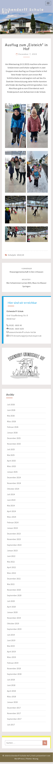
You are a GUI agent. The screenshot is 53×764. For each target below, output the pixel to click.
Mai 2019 (11, 646)
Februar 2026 (12, 427)
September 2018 (14, 674)
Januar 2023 (12, 550)
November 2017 (14, 713)
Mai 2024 (11, 505)
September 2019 (14, 629)
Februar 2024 (12, 522)
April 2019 (11, 651)
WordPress (19, 759)
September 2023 (14, 545)
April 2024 (11, 511)
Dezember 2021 (14, 578)
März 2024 (11, 517)
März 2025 (11, 466)
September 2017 (14, 719)
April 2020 (11, 606)
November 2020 (14, 590)
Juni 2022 (11, 556)
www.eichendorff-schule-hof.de (22, 332)
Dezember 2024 (14, 477)
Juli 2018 (11, 679)
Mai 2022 (11, 561)
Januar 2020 (12, 612)
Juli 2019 (11, 634)
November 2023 (14, 539)
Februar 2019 (12, 663)
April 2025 (11, 460)
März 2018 (11, 696)
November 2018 (14, 668)
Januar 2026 (12, 432)
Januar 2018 (12, 702)
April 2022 (11, 567)
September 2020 (14, 595)
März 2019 (11, 657)
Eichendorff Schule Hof (23, 10)
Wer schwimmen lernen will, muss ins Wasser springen (26, 282)
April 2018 (11, 691)
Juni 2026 (11, 410)
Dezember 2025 (14, 438)
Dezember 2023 (14, 533)
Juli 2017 (11, 724)
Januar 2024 (12, 528)
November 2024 (14, 483)
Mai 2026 (11, 415)
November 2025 (14, 443)
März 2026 (11, 421)
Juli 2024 (11, 494)
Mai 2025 (11, 455)
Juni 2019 (11, 640)
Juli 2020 (11, 601)
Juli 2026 (11, 404)
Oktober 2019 (13, 623)
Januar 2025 (12, 472)
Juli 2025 (11, 449)
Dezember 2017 (14, 707)
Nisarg (35, 759)
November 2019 (14, 618)
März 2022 (11, 573)
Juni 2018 (11, 685)
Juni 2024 (11, 500)
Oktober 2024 (13, 488)
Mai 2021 (11, 584)
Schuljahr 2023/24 (16, 255)
